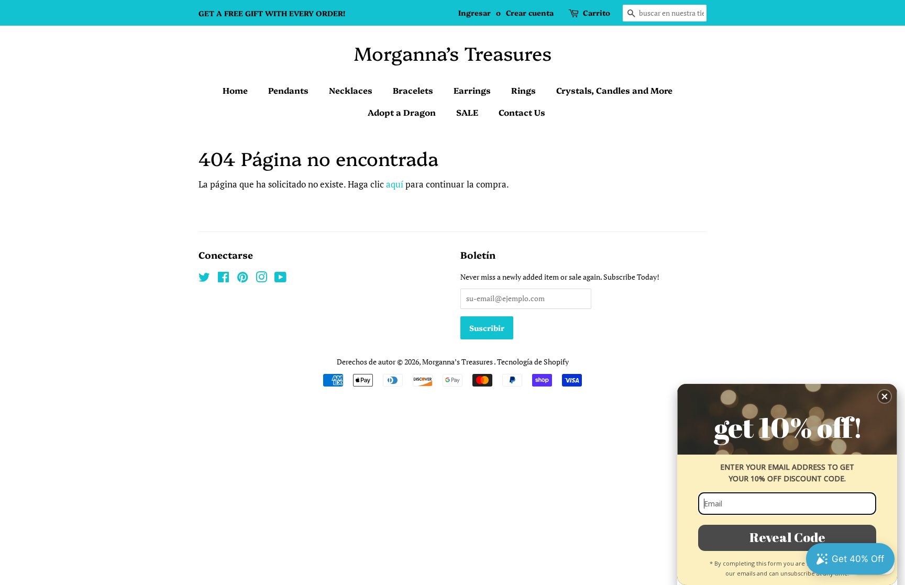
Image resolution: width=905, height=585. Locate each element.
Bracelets (413, 90)
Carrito (596, 12)
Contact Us (522, 112)
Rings (523, 90)
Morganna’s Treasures (452, 52)
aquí (394, 184)
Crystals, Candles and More (614, 90)
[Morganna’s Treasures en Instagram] (261, 279)
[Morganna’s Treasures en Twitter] (204, 279)
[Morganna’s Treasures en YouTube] (280, 279)
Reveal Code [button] (787, 537)
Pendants (288, 90)
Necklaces (350, 90)
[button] (884, 396)
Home (235, 90)
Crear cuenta (530, 12)
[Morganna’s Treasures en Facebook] (223, 279)
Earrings (472, 90)
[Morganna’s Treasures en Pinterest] (242, 279)
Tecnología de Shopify (533, 362)
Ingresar (474, 12)
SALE (467, 112)
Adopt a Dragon (402, 112)
